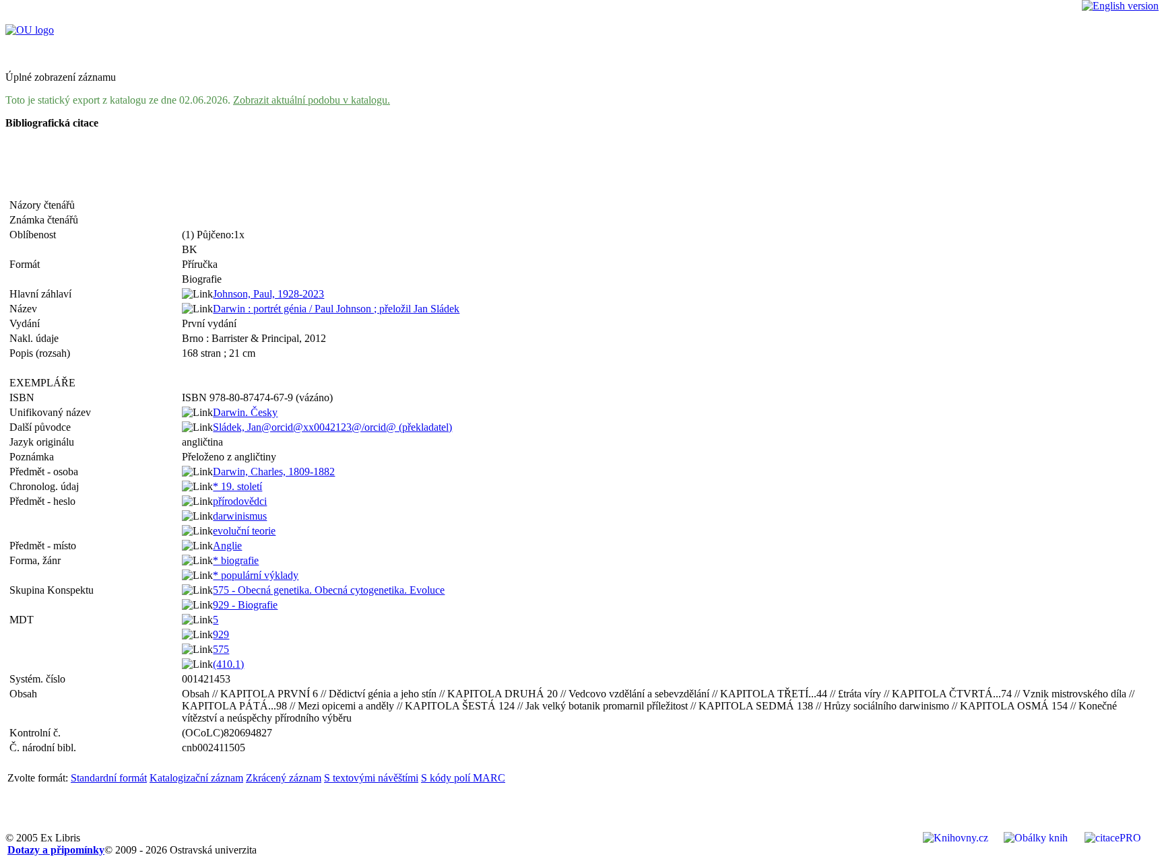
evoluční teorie (244, 530)
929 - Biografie (245, 605)
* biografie (236, 560)
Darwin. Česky (245, 412)
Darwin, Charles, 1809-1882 (274, 471)
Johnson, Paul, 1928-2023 (268, 294)
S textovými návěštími (371, 778)
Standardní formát (109, 778)
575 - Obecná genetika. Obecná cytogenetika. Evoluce (329, 590)
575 (221, 649)
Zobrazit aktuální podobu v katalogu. (311, 100)
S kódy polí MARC (463, 778)
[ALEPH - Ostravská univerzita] (29, 30)
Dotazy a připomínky (55, 850)
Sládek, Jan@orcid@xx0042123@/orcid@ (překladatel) (332, 427)
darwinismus (240, 516)
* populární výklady (255, 575)
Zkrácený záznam (283, 778)
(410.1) (228, 664)
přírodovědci (240, 501)
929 (221, 634)
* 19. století (237, 486)
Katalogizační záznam (196, 778)
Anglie (227, 545)
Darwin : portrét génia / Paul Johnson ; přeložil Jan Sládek (336, 308)
